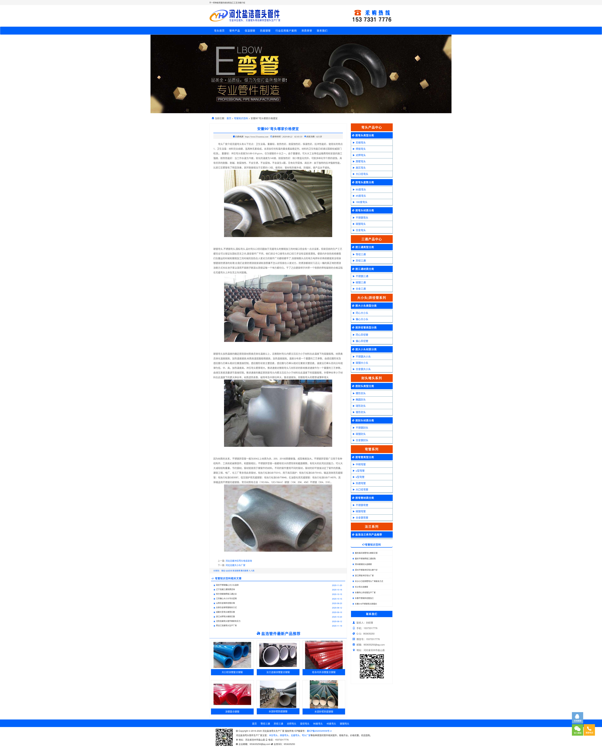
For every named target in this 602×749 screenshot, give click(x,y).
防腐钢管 (265, 30)
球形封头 (361, 406)
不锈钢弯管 (362, 505)
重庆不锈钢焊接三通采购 (365, 558)
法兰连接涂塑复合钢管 (278, 672)
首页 (229, 118)
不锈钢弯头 (362, 217)
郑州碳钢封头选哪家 (363, 564)
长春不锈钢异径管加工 (364, 598)
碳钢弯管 (361, 511)
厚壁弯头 (361, 161)
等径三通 (361, 254)
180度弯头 (361, 202)
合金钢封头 (362, 440)
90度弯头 (361, 189)
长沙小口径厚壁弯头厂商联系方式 (369, 581)
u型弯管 (360, 470)
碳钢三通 (361, 282)
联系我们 (322, 30)
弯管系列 (372, 449)
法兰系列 (372, 526)
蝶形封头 (361, 393)
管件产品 (234, 30)
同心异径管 (362, 334)
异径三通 (361, 260)
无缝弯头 (361, 142)
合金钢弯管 (362, 517)
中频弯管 (361, 464)
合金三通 (361, 288)
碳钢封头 (361, 434)
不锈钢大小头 (363, 356)
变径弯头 (304, 723)
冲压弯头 (273, 735)
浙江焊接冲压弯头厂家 (364, 575)
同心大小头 (362, 313)
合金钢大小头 (363, 369)
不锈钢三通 (362, 276)
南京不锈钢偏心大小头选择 (227, 585)
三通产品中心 (371, 239)
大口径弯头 (362, 174)
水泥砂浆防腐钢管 (278, 711)
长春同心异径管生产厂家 (365, 592)
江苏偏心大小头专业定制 (226, 598)
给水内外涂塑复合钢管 (324, 672)
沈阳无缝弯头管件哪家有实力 (228, 621)
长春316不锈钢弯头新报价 (366, 603)
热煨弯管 (361, 483)
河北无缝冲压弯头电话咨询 (239, 560)
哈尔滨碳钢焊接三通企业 (226, 593)
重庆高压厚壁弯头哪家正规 (366, 553)
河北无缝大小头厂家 (235, 565)
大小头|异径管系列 (371, 297)
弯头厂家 (306, 735)
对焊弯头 (361, 155)
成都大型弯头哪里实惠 (225, 612)
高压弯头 (361, 167)
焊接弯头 (361, 149)
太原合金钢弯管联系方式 (226, 607)
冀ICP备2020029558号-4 (319, 730)
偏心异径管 (362, 341)
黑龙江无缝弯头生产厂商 (226, 625)
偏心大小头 (362, 319)
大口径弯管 (362, 489)
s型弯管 (360, 477)
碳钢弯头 (361, 224)
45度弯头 (361, 195)
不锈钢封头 (362, 427)
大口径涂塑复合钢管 (232, 672)
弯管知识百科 (241, 118)
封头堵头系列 (371, 378)
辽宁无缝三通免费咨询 (225, 589)
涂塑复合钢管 (232, 711)
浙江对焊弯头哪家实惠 (225, 616)
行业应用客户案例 (286, 30)
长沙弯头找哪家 (361, 586)
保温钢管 (250, 30)
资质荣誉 (306, 30)
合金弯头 (361, 230)
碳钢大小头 (362, 363)
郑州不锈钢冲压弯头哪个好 (366, 569)
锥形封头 (361, 412)
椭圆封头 (361, 399)
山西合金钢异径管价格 (225, 603)
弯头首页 (219, 30)
